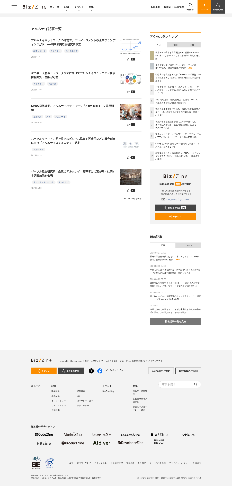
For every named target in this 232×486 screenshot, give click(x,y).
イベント (79, 6)
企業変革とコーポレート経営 (140, 408)
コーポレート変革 (85, 400)
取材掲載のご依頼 (188, 370)
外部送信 (197, 462)
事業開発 (55, 391)
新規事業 (155, 6)
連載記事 (55, 410)
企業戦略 (37, 116)
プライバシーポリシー (179, 462)
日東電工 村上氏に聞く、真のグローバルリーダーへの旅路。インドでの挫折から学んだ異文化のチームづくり (178, 89)
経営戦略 (81, 391)
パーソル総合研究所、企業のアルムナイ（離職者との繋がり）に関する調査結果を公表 (73, 173)
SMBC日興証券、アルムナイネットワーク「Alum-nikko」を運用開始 (72, 108)
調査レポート (39, 50)
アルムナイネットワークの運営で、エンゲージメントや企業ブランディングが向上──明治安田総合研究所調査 (73, 42)
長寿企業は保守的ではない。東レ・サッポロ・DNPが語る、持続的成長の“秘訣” (176, 66)
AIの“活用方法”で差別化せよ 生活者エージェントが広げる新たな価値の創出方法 (177, 101)
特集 (91, 6)
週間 (175, 44)
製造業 (167, 6)
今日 (159, 44)
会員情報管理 (117, 462)
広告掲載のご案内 (161, 370)
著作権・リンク (84, 462)
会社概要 (142, 462)
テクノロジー (83, 405)
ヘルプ (70, 462)
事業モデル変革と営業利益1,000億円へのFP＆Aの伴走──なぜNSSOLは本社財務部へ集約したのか (177, 55)
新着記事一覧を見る (175, 321)
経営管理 (179, 6)
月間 (192, 44)
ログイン (177, 216)
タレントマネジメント (43, 182)
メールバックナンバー (177, 199)
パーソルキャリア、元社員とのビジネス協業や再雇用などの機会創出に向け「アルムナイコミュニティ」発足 (73, 141)
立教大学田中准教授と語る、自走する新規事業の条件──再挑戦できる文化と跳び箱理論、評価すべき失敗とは (177, 111)
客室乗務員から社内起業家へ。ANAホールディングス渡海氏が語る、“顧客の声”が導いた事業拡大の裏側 (177, 155)
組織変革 (55, 395)
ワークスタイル (58, 405)
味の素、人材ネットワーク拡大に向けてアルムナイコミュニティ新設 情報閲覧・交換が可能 (74, 75)
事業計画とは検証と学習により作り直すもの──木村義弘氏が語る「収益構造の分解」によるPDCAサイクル (177, 124)
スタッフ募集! (100, 462)
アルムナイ (55, 50)
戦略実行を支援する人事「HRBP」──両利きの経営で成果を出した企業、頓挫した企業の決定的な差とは (178, 77)
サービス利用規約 (157, 462)
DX (78, 395)
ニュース (54, 6)
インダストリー (58, 400)
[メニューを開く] (14, 7)
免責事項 (130, 462)
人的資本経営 (71, 50)
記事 (66, 6)
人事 (48, 116)
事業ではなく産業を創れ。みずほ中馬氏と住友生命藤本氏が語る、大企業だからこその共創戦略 (175, 311)
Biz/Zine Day (108, 391)
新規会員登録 (176, 207)
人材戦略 (52, 83)
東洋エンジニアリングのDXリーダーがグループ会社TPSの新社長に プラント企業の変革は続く (178, 135)
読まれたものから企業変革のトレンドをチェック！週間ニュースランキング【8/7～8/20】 (175, 297)
